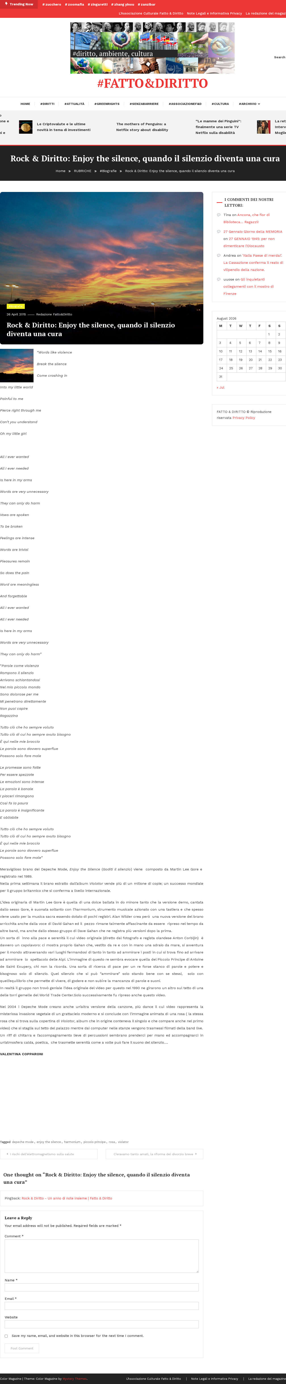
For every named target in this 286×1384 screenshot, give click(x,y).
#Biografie (16, 306)
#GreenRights (107, 104)
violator (123, 1142)
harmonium (72, 1142)
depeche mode (23, 1142)
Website (11, 1317)
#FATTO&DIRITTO (152, 83)
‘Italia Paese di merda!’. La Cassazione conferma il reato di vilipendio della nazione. (253, 262)
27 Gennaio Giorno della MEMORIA (252, 231)
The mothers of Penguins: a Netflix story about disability (127, 127)
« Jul (220, 387)
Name (11, 1280)
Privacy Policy (244, 418)
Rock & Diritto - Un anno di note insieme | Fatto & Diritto (67, 1198)
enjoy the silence (49, 1142)
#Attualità (74, 104)
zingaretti (99, 4)
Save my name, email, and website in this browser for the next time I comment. (78, 1336)
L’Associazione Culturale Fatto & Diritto (151, 13)
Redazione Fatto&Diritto (54, 314)
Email (11, 1299)
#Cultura (220, 104)
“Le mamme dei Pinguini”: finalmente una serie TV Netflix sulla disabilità (203, 127)
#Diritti (47, 104)
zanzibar (148, 4)
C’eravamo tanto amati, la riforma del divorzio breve (153, 1154)
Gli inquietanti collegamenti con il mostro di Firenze (248, 286)
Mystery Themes (75, 1378)
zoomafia (76, 4)
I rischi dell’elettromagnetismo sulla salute (42, 1154)
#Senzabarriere (144, 104)
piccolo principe (95, 1142)
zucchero (53, 4)
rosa (112, 1142)
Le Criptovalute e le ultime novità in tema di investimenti (49, 127)
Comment (14, 1236)
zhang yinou (124, 4)
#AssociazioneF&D (185, 104)
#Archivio (248, 104)
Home (25, 104)
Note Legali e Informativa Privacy (214, 13)
